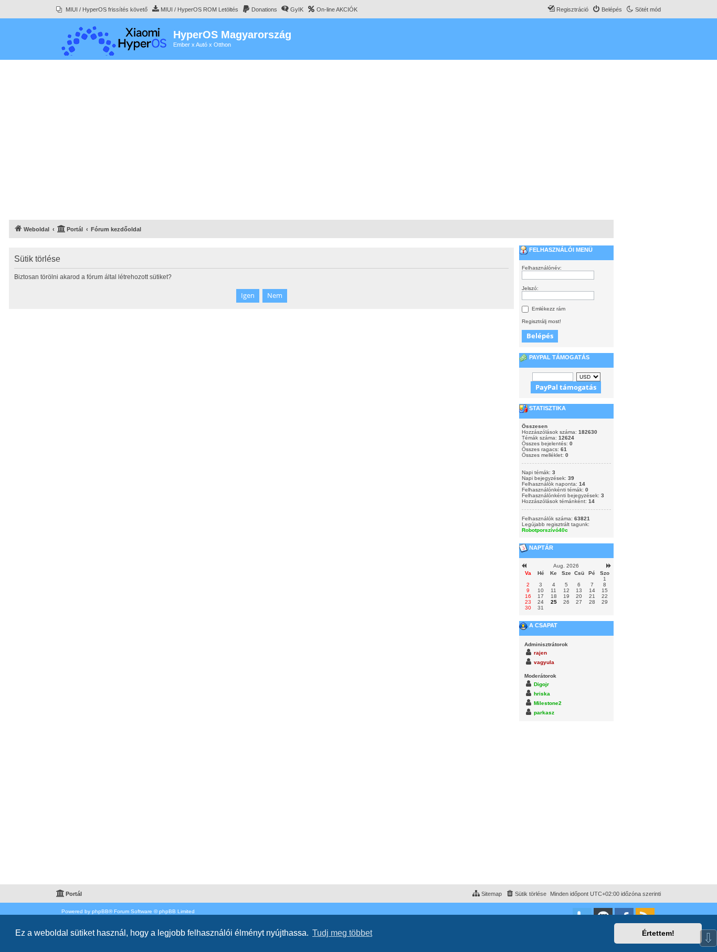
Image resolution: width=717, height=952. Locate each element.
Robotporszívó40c (545, 530)
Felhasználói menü (560, 250)
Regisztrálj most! (541, 321)
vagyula (544, 662)
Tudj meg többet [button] (342, 932)
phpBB (100, 911)
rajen (540, 653)
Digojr (541, 684)
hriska (542, 694)
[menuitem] (101, 9)
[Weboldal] (114, 39)
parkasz (544, 712)
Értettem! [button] (658, 933)
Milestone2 (548, 703)
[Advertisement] (311, 141)
